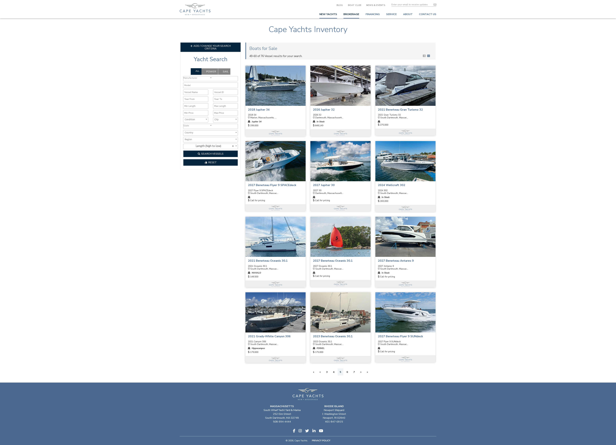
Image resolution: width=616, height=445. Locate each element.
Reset (212, 162)
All (197, 71)
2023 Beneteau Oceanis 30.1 (333, 336)
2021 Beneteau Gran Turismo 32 (400, 110)
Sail (225, 71)
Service (391, 14)
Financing (373, 14)
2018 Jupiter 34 (259, 110)
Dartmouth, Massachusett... (329, 117)
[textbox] (198, 77)
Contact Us (427, 14)
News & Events (375, 5)
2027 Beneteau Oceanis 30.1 (333, 261)
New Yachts (328, 14)
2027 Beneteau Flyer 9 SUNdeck (400, 336)
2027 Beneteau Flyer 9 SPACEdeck (272, 185)
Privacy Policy (321, 440)
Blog (340, 5)
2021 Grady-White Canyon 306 (269, 336)
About (408, 14)
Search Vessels (212, 154)
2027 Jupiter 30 (324, 185)
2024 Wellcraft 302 (391, 185)
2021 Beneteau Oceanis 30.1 (268, 261)
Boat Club (354, 5)
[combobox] (210, 78)
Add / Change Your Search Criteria (212, 47)
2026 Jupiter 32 (324, 110)
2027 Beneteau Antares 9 (396, 261)
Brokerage (351, 14)
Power (210, 71)
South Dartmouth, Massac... (394, 117)
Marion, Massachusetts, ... (263, 117)
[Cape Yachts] (195, 9)
